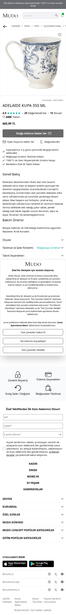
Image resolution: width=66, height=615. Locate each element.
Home (27, 26)
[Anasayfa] (10, 15)
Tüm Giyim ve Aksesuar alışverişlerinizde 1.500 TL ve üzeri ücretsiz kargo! (33, 4)
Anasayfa (16, 26)
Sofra (36, 26)
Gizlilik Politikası (7, 600)
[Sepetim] (62, 15)
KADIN (33, 463)
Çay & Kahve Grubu (52, 26)
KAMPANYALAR (33, 489)
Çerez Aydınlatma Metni (21, 602)
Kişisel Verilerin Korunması (52, 600)
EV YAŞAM (33, 483)
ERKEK (33, 470)
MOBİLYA (33, 476)
